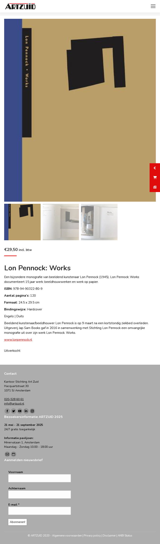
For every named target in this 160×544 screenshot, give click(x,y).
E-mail (13, 505)
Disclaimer (109, 536)
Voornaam (15, 472)
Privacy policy (92, 536)
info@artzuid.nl (14, 404)
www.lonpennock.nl (18, 340)
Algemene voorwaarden (67, 536)
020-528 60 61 (14, 399)
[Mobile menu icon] (153, 6)
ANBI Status (125, 536)
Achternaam (16, 488)
